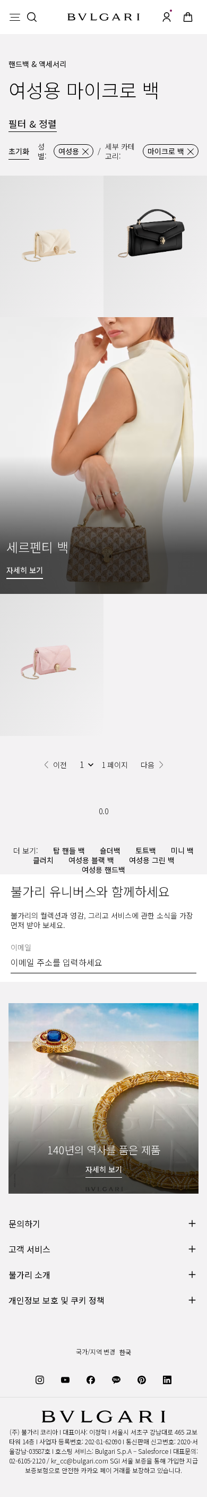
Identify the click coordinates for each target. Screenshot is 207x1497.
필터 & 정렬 (32, 123)
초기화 (18, 151)
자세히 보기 (103, 1169)
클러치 (43, 860)
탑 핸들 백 (69, 850)
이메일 (21, 947)
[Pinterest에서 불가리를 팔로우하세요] (141, 1379)
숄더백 (110, 850)
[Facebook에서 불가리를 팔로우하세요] (90, 1379)
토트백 (145, 850)
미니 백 (182, 850)
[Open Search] (31, 17)
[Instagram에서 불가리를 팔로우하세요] (39, 1379)
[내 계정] (166, 17)
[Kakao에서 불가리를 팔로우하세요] (116, 1379)
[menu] (14, 17)
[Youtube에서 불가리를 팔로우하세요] (65, 1379)
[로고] (103, 17)
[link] (188, 17)
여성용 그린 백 (152, 860)
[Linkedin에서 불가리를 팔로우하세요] (167, 1379)
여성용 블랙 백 (91, 860)
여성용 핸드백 (103, 869)
